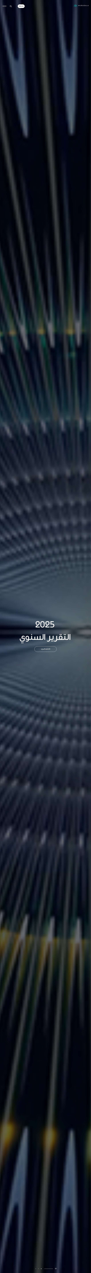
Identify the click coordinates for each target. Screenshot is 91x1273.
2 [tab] (38, 1268)
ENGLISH (21, 6)
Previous (85, 637)
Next (5, 637)
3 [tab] (35, 1268)
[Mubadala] (81, 5)
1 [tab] (41, 1268)
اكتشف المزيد (45, 649)
